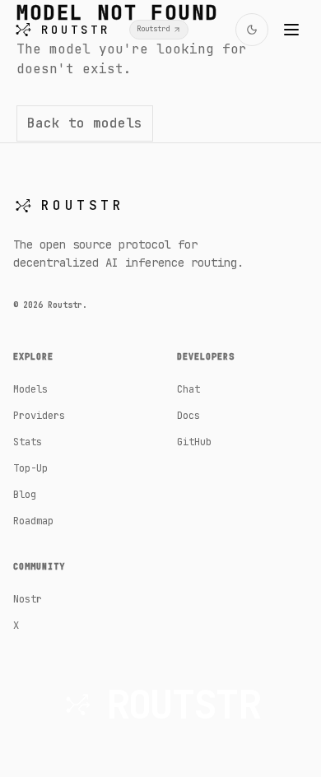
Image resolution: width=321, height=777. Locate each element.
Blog (24, 494)
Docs (188, 415)
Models (30, 389)
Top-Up (30, 468)
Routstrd (153, 29)
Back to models (84, 123)
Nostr (27, 599)
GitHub (194, 442)
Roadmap (33, 521)
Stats (27, 442)
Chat (188, 389)
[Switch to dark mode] (251, 29)
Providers (39, 415)
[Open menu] (291, 29)
